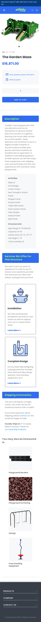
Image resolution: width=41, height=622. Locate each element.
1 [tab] (19, 46)
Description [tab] (12, 118)
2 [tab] (20, 46)
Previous (3, 30)
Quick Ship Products (17, 429)
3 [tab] (22, 46)
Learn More (13, 330)
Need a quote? (15, 80)
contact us (25, 415)
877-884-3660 (18, 2)
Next (38, 30)
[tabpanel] (20, 29)
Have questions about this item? (21, 75)
